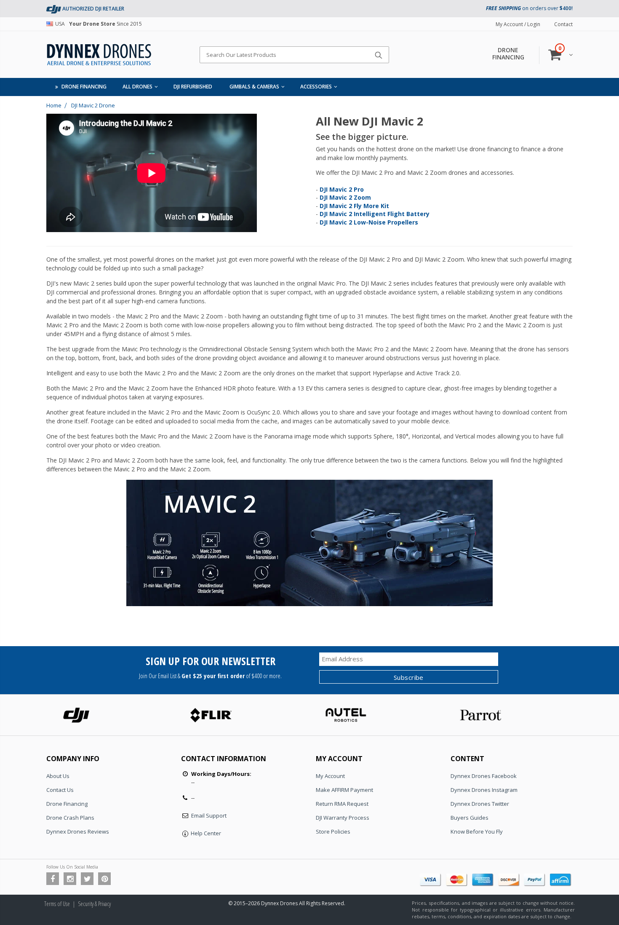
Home (53, 105)
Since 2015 (98, 23)
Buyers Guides (469, 817)
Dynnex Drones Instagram (484, 790)
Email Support (209, 815)
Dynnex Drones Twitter (480, 803)
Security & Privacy (94, 904)
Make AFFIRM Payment (344, 790)
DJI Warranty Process (342, 817)
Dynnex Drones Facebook (484, 776)
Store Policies (333, 831)
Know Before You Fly (477, 831)
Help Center (206, 833)
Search (378, 55)
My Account (330, 776)
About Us (57, 776)
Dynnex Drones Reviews (77, 831)
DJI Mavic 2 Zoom (439, 259)
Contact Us (60, 790)
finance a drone (542, 149)
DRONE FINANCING (508, 53)
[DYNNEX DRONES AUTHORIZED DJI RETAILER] (53, 8)
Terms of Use (57, 904)
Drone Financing (67, 803)
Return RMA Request (342, 803)
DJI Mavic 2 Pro (380, 259)
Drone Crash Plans (70, 817)
